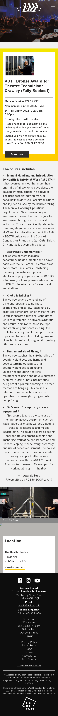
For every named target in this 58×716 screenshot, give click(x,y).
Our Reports (29, 659)
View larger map (15, 568)
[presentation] (2, 501)
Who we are (29, 623)
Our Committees (29, 633)
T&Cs (29, 649)
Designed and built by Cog (29, 666)
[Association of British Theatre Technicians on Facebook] (20, 580)
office (12, 143)
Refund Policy (29, 646)
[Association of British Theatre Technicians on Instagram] (28, 580)
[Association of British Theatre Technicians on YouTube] (37, 580)
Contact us (29, 619)
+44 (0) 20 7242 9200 (29, 613)
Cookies (29, 652)
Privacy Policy (29, 642)
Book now (17, 154)
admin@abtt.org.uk (29, 606)
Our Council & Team (29, 626)
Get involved (29, 629)
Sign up (29, 636)
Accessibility (29, 656)
